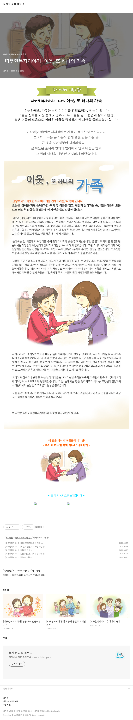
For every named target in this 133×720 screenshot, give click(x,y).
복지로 (5, 698)
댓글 (5, 638)
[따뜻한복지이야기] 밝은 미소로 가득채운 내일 (23, 553)
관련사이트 (8, 688)
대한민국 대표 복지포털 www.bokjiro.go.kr (30, 657)
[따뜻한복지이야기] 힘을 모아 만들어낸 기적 (22, 543)
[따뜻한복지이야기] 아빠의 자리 (17, 550)
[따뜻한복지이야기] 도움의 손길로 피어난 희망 (23, 546)
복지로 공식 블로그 (13, 4)
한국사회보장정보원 (10, 701)
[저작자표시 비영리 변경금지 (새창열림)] (39, 527)
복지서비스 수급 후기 (23, 537)
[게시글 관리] (17, 527)
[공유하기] (13, 527)
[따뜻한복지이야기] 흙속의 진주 (17, 557)
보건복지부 (7, 705)
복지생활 (9, 537)
